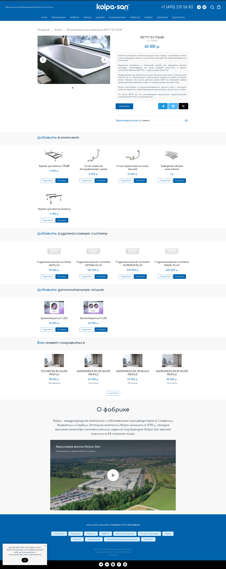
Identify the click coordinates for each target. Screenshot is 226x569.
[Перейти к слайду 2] (74, 87)
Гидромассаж (117, 18)
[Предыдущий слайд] (43, 60)
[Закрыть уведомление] (45, 545)
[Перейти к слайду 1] (72, 87)
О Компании (59, 534)
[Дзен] (113, 564)
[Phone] (183, 106)
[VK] (107, 564)
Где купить (178, 18)
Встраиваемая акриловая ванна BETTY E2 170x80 (94, 30)
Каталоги (91, 534)
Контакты (162, 18)
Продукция (58, 18)
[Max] (204, 7)
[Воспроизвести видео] (113, 475)
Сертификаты (93, 539)
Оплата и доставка (149, 534)
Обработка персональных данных (121, 539)
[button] (212, 7)
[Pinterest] (119, 564)
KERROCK (74, 18)
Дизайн (100, 18)
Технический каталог (125, 534)
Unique (87, 18)
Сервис (148, 18)
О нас (44, 18)
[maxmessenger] (125, 564)
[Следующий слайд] (104, 60)
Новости (135, 18)
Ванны (58, 30)
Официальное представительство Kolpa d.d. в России (29, 7)
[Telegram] (199, 7)
